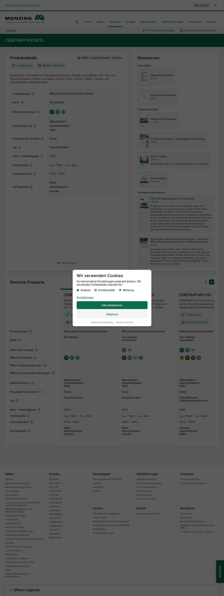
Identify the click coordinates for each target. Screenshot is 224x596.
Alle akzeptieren (112, 305)
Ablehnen (112, 314)
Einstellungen (85, 297)
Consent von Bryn (124, 322)
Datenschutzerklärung (102, 322)
